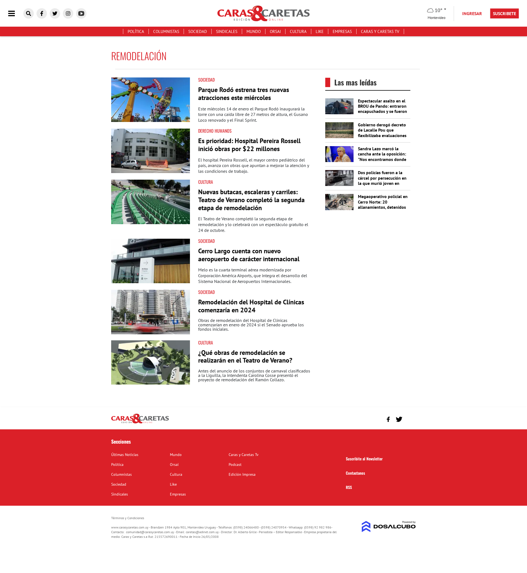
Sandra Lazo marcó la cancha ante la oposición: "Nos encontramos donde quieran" (382, 156)
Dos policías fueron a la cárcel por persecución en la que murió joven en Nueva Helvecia (382, 180)
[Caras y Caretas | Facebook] (42, 13)
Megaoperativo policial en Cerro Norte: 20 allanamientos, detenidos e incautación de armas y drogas (383, 207)
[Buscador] (28, 13)
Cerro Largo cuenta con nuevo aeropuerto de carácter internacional (248, 255)
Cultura (298, 31)
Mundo (253, 31)
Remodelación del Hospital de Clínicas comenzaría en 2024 (251, 306)
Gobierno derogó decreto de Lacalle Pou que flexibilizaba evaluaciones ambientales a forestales (382, 132)
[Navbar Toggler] (15, 13)
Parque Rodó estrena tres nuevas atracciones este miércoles (243, 93)
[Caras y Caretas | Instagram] (68, 13)
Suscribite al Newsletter (364, 458)
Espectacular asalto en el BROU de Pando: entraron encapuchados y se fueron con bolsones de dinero (382, 108)
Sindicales (226, 31)
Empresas (342, 31)
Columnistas (166, 31)
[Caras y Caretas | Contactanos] (409, 418)
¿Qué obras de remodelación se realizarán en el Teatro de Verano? (245, 356)
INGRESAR (472, 13)
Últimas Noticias (124, 454)
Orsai (275, 31)
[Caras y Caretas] (140, 423)
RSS (349, 487)
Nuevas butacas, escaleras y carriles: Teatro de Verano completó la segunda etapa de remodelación (251, 200)
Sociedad (197, 31)
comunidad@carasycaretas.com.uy (150, 532)
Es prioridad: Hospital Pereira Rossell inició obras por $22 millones (249, 145)
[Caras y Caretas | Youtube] (81, 13)
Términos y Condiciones (127, 518)
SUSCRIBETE (504, 13)
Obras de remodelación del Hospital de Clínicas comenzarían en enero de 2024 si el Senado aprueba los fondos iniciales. (251, 325)
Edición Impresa (242, 474)
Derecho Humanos (215, 130)
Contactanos (355, 473)
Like (320, 31)
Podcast (235, 464)
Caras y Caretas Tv (380, 31)
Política (136, 31)
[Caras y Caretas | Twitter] (55, 13)
